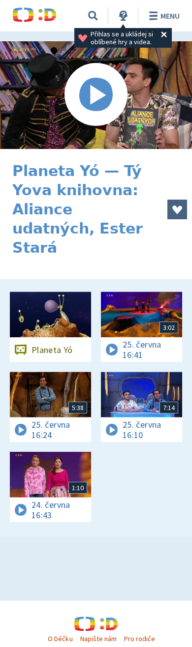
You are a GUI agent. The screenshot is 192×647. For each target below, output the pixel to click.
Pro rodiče (139, 638)
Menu (170, 16)
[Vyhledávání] (93, 15)
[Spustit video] (96, 95)
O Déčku (60, 638)
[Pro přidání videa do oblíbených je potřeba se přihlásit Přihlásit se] (177, 209)
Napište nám (98, 638)
